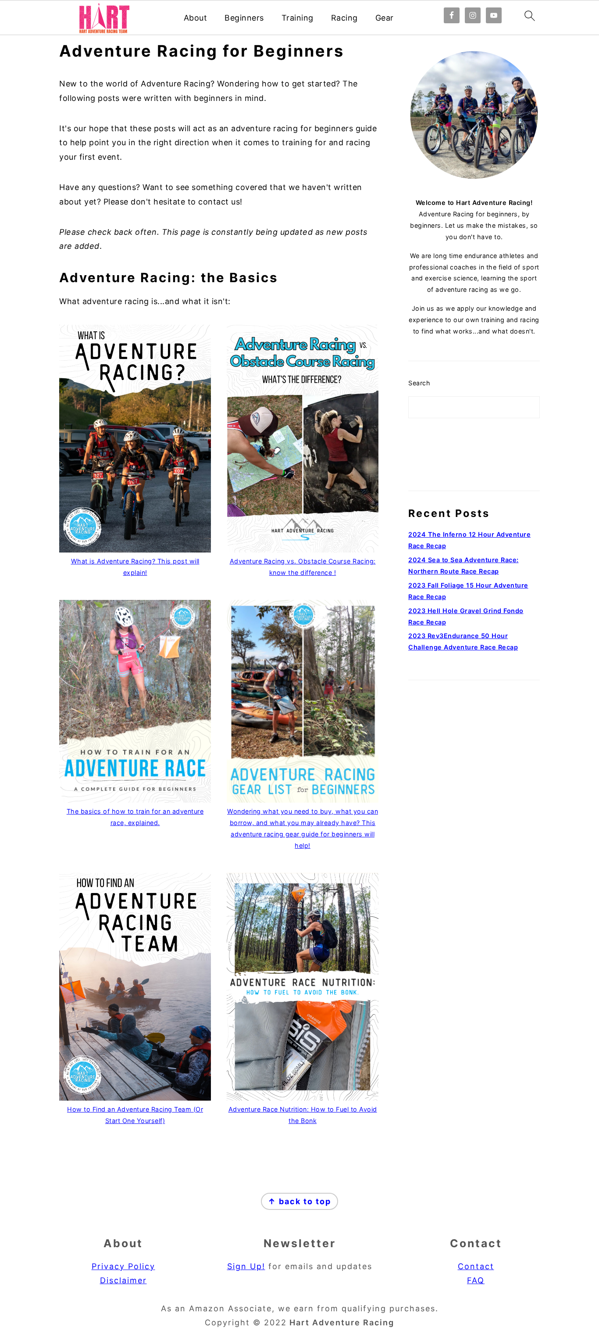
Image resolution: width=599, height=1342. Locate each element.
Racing (344, 17)
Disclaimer (123, 1280)
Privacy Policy (123, 1266)
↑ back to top (299, 1201)
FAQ (476, 1280)
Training (298, 17)
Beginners (244, 17)
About (195, 17)
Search (419, 383)
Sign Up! (246, 1266)
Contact (476, 1266)
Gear (384, 17)
